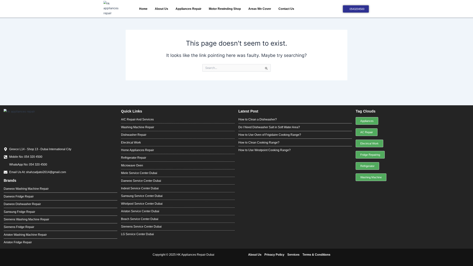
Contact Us (286, 8)
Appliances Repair (188, 8)
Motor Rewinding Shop (225, 8)
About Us (161, 8)
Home (143, 8)
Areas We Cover (259, 8)
